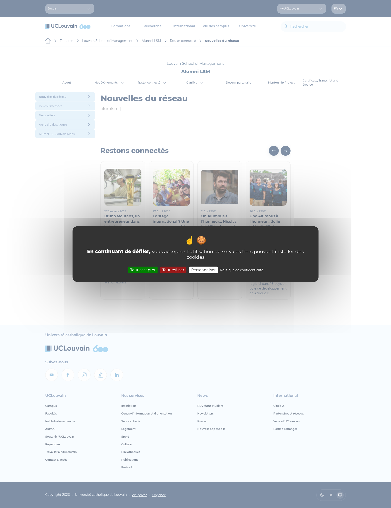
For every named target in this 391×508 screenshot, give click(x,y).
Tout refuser (173, 270)
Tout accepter (142, 270)
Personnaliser (203, 270)
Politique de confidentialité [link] (241, 270)
